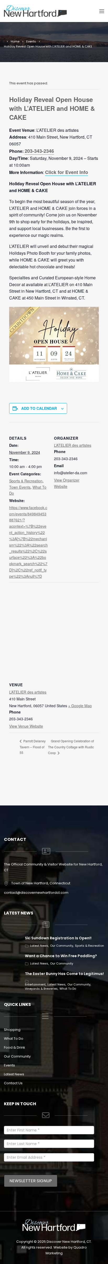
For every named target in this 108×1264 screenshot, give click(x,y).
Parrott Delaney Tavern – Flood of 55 (33, 747)
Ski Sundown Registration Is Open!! (58, 938)
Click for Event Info (66, 172)
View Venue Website (26, 726)
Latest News (39, 946)
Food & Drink (14, 1047)
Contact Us (13, 1083)
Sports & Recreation (25, 480)
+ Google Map (80, 705)
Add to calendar (39, 408)
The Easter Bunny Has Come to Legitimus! (64, 973)
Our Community (61, 946)
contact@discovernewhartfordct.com (36, 892)
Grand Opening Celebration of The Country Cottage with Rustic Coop (71, 747)
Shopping (12, 1029)
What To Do (68, 989)
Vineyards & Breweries (41, 989)
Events (31, 41)
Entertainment (35, 984)
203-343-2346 (39, 151)
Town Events (19, 487)
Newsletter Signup (30, 1181)
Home (15, 41)
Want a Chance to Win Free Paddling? (61, 955)
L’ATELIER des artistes (72, 445)
